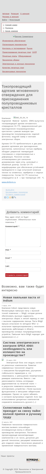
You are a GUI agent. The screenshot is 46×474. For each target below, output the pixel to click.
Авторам (5, 14)
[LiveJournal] (15, 197)
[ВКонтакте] (5, 197)
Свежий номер (11, 25)
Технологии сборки (10, 60)
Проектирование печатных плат (16, 52)
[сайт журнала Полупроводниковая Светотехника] (14, 460)
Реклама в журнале (10, 17)
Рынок (29, 48)
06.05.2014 (10, 190)
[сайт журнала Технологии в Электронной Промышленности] (38, 456)
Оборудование (24, 56)
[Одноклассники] (10, 197)
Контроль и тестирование (14, 48)
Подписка (9, 28)
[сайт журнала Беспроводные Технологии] (33, 460)
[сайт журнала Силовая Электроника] (23, 456)
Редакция (15, 14)
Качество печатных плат (13, 67)
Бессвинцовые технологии (14, 71)
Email (8, 258)
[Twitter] (7, 197)
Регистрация (14, 20)
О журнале (24, 14)
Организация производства (14, 44)
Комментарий (12, 226)
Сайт (7, 266)
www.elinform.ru (9, 182)
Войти (4, 20)
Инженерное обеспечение (13, 40)
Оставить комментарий (15, 194)
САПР (34, 52)
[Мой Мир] (12, 197)
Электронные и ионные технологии (18, 64)
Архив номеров (11, 31)
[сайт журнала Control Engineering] (7, 465)
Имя (8, 250)
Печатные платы (9, 56)
